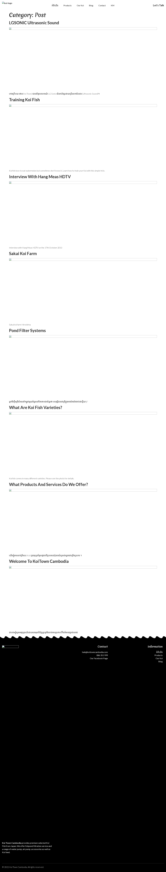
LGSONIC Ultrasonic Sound (34, 22)
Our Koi (80, 5)
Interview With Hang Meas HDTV (40, 176)
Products (67, 5)
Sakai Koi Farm (23, 253)
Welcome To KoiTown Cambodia (39, 561)
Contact (102, 5)
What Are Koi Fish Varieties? (35, 407)
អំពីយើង (55, 5)
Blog (91, 5)
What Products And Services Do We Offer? (48, 484)
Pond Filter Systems (27, 330)
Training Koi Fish (24, 99)
